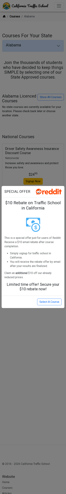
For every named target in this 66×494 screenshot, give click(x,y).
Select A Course (49, 301)
